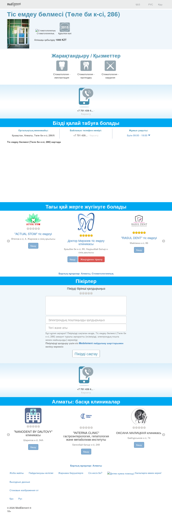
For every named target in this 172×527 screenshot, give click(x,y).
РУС (150, 4)
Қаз (11, 498)
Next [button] (163, 241)
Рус (20, 498)
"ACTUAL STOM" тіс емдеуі (33, 233)
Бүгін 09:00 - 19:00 (137, 135)
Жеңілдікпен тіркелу (91, 259)
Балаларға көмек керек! (148, 473)
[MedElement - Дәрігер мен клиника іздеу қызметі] (14, 4)
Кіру (160, 4)
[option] (86, 241)
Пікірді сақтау (86, 353)
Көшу (33, 245)
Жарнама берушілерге (70, 473)
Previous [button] (8, 241)
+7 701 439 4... (86, 112)
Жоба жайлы (17, 473)
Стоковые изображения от (24, 490)
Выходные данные (20, 481)
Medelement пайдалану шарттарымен (101, 343)
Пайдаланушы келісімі (41, 473)
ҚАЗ (137, 4)
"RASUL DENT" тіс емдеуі (139, 238)
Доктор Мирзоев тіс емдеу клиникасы (86, 242)
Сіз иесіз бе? (95, 473)
